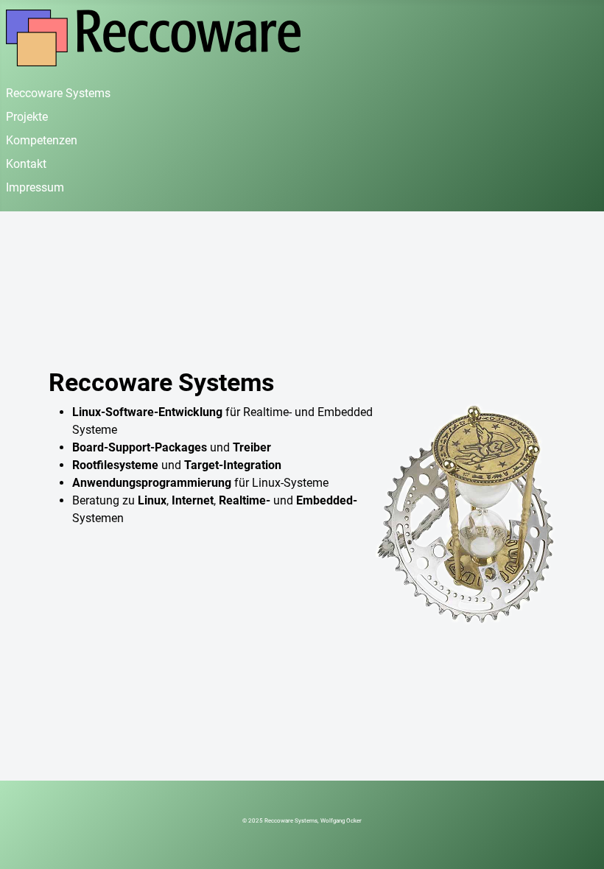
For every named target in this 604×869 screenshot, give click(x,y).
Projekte (27, 117)
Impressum (35, 187)
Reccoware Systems (58, 93)
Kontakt (26, 164)
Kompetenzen (41, 140)
